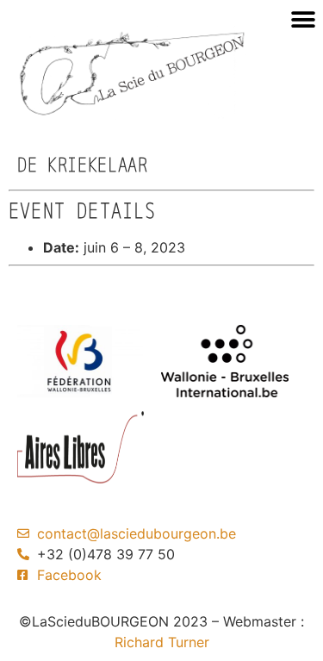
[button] (302, 19)
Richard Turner (162, 642)
